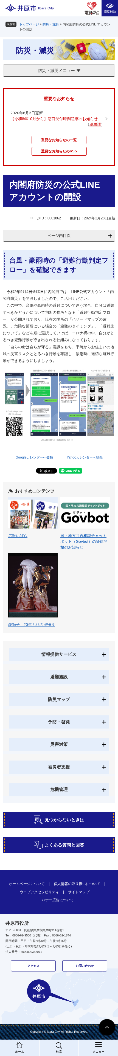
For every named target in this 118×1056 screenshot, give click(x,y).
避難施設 (59, 676)
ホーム (19, 1051)
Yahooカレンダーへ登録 (85, 457)
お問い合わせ (85, 965)
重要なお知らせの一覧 (59, 140)
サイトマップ (78, 892)
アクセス (33, 965)
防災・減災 (51, 24)
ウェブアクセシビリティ (39, 892)
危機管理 (59, 789)
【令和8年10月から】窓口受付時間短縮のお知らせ (54, 119)
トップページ (29, 24)
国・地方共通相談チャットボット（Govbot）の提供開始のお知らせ (84, 541)
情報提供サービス (59, 654)
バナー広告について (58, 900)
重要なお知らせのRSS (59, 151)
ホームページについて (27, 884)
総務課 (95, 124)
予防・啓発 (59, 722)
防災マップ (59, 699)
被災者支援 (59, 767)
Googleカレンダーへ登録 (34, 457)
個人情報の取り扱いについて (77, 884)
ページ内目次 (59, 235)
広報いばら (17, 535)
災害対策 (59, 744)
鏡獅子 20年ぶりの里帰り (31, 624)
